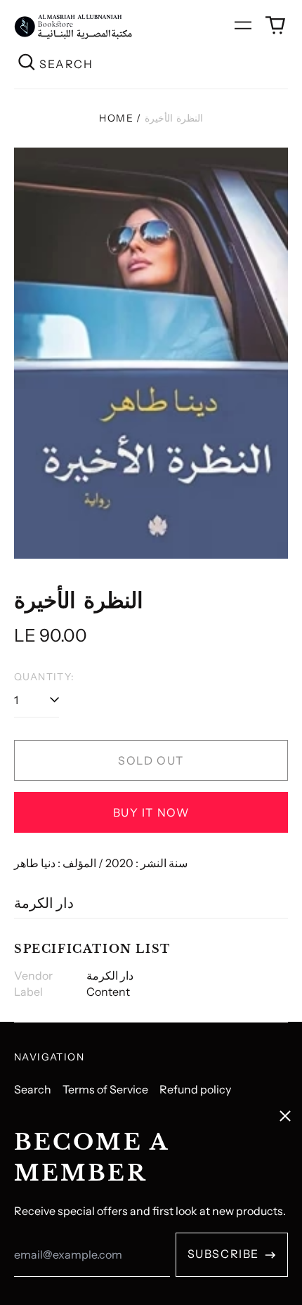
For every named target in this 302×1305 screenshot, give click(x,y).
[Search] (26, 63)
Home (116, 118)
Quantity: (44, 676)
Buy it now (151, 812)
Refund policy (195, 1089)
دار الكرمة (44, 903)
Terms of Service (105, 1089)
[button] (275, 25)
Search (32, 1089)
